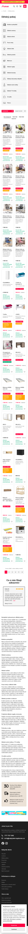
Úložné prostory (6, 866)
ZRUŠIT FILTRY (18, 111)
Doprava (4, 880)
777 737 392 (9, 835)
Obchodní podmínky (7, 886)
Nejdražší (14, 118)
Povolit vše (14, 925)
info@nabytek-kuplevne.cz (14, 838)
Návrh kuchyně (5, 871)
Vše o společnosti (6, 898)
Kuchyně (4, 862)
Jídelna (3, 864)
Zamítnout (14, 929)
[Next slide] (26, 596)
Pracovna (4, 860)
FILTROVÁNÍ (5, 111)
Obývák (4, 853)
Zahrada (4, 869)
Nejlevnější (21, 116)
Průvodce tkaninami (7, 902)
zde (8, 919)
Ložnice (4, 856)
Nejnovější (15, 116)
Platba (3, 882)
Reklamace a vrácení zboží (8, 884)
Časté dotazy (5, 889)
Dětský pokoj (11, 11)
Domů (4, 11)
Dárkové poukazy (6, 900)
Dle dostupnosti (7, 116)
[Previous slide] (1, 596)
